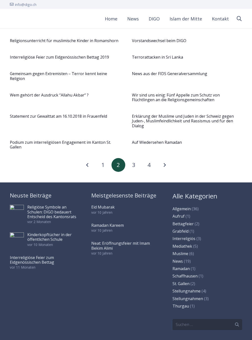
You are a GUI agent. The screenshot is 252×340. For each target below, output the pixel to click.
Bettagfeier (183, 224)
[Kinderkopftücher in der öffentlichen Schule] (17, 239)
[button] (162, 19)
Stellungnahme (187, 291)
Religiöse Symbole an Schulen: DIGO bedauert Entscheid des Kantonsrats (51, 211)
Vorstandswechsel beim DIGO (159, 40)
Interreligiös (184, 238)
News (178, 261)
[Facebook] (224, 4)
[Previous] (87, 165)
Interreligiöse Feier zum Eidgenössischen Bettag (32, 260)
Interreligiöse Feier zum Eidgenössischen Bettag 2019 (59, 57)
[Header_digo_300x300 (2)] (15, 18)
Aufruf (179, 216)
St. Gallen (181, 283)
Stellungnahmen (188, 298)
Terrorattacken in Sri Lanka (157, 57)
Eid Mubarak (103, 207)
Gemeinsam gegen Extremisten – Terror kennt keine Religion (58, 76)
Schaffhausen (185, 276)
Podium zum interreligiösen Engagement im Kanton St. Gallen (60, 145)
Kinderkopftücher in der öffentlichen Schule (49, 237)
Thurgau (181, 306)
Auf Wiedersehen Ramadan (157, 142)
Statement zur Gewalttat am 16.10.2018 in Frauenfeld (58, 116)
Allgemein (182, 208)
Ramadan (181, 268)
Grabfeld (181, 231)
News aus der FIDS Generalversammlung (169, 73)
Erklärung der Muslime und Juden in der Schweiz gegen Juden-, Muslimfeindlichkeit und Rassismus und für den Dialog (183, 120)
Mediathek (182, 246)
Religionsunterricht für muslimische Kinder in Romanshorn (64, 40)
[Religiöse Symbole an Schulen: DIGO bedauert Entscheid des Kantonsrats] (17, 212)
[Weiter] (164, 165)
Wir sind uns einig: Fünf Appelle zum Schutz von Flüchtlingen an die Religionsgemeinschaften (176, 97)
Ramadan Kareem (107, 225)
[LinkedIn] (240, 4)
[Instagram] (232, 4)
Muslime (180, 253)
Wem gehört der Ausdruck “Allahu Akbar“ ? (49, 95)
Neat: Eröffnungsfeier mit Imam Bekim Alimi (120, 246)
